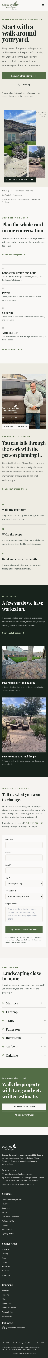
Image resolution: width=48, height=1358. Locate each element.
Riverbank (6, 1266)
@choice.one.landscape (15, 1327)
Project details (11, 903)
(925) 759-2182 (11, 1170)
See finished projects (12, 254)
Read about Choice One (13, 488)
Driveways (6, 1225)
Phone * (8, 852)
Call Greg (25, 84)
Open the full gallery (11, 632)
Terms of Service (9, 1307)
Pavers (5, 1204)
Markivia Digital (30, 1354)
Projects (5, 1295)
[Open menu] (43, 5)
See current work (26, 1114)
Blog (4, 1299)
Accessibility (7, 1316)
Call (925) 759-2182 (34, 823)
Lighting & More (8, 1234)
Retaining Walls (8, 1221)
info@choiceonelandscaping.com (18, 1174)
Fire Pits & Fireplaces (10, 1216)
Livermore (6, 1275)
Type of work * (11, 891)
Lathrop (5, 1253)
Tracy (4, 1258)
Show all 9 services (11, 349)
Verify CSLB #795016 (26, 1184)
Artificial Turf (7, 1229)
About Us (5, 1290)
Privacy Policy (21, 942)
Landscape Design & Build (12, 1199)
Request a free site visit (22, 75)
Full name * (9, 839)
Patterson (6, 1262)
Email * (8, 865)
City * (7, 878)
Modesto (5, 1271)
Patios (4, 1212)
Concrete (6, 1208)
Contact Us (6, 1303)
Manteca (5, 1249)
